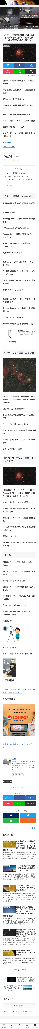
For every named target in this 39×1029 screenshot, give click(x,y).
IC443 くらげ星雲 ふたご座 (18, 176)
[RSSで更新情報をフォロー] (22, 774)
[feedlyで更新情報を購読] (19, 774)
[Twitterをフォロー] (16, 774)
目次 (16, 169)
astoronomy (8, 781)
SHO (14, 759)
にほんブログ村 (9, 147)
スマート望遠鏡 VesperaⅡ (16, 173)
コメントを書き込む (19, 1005)
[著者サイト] (13, 774)
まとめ (9, 185)
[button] (35, 511)
